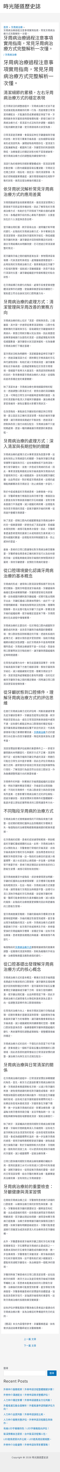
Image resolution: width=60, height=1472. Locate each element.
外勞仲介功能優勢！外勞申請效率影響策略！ (27, 1444)
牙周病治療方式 (23, 947)
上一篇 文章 (30, 1339)
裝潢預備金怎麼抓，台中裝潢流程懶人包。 (26, 1434)
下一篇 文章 (30, 1346)
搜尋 (6, 1368)
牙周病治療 (11, 54)
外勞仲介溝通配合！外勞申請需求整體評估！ (27, 1394)
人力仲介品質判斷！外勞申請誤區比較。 (25, 1414)
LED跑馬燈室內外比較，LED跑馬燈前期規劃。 (28, 1439)
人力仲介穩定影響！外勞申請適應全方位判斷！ (28, 1400)
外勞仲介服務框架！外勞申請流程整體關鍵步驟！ (29, 1389)
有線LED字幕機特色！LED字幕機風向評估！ (27, 1428)
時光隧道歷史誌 (22, 6)
